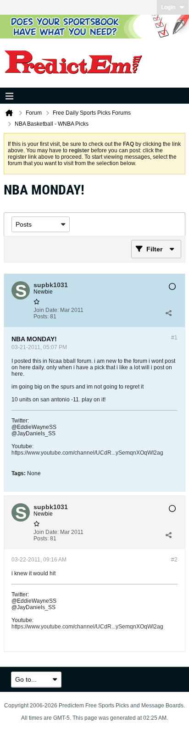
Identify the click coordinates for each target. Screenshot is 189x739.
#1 (174, 337)
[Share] (168, 313)
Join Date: (46, 310)
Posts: (41, 316)
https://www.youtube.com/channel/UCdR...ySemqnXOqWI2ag (87, 453)
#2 (174, 559)
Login (168, 7)
